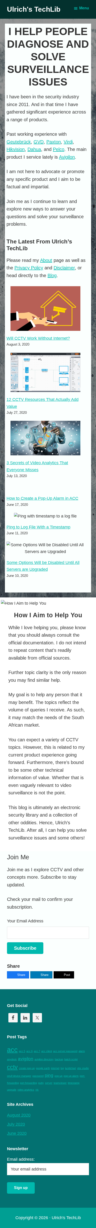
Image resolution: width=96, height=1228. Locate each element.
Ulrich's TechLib (33, 9)
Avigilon (67, 157)
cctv (12, 1067)
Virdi (68, 141)
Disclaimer (64, 267)
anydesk (12, 1059)
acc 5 (22, 1051)
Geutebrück (19, 141)
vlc (37, 1089)
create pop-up (27, 1068)
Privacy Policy (28, 267)
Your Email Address (25, 921)
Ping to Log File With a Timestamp (38, 527)
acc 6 (29, 1051)
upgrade (11, 1089)
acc (12, 1049)
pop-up (58, 1075)
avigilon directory (44, 1059)
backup (59, 1059)
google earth (43, 1068)
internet (55, 1068)
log (62, 1068)
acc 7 (37, 1051)
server (48, 1083)
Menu (84, 8)
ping (49, 1075)
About (46, 260)
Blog (52, 275)
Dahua (34, 149)
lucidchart (70, 1068)
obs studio (83, 1068)
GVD (39, 141)
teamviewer (60, 1083)
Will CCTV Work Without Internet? (38, 338)
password (38, 1075)
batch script (71, 1059)
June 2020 (17, 1133)
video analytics (25, 1089)
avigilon (25, 1058)
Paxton (53, 141)
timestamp (73, 1083)
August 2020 (19, 1115)
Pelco (58, 149)
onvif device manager (19, 1075)
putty (41, 1083)
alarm (82, 1051)
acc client (46, 1051)
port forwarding (28, 1083)
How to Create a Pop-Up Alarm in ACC (42, 498)
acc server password (65, 1051)
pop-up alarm (71, 1075)
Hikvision (16, 149)
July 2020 (16, 1124)
